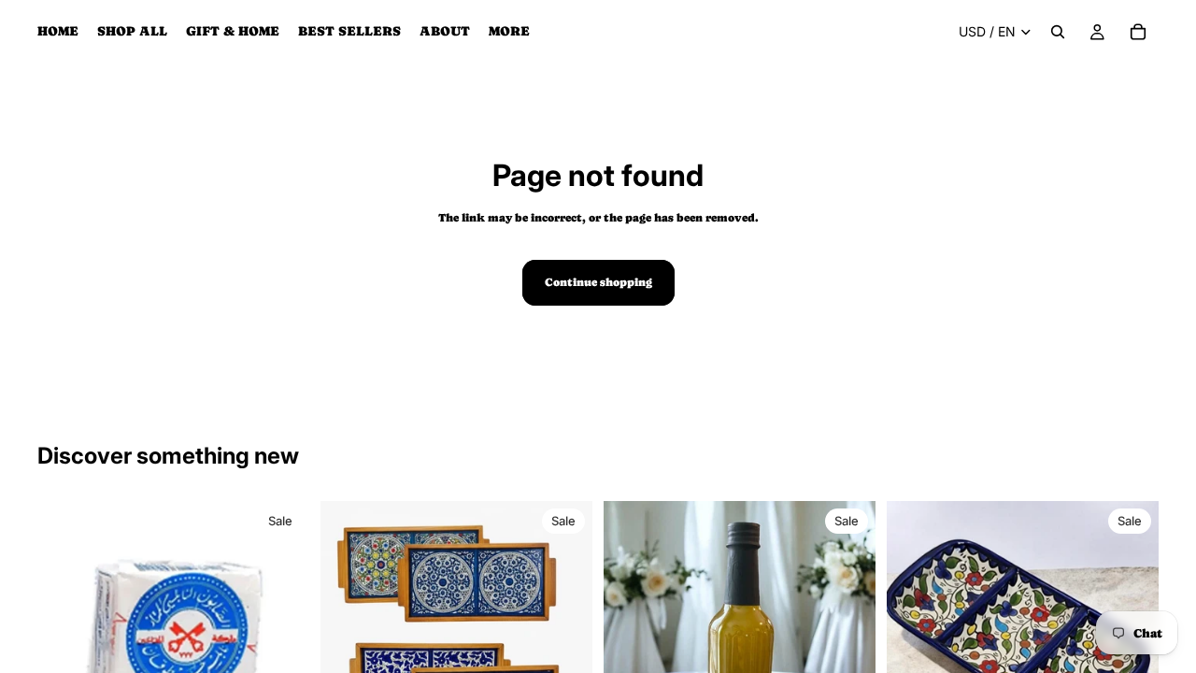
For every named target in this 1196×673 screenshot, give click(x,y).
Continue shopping (598, 282)
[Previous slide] (65, 637)
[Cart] (1138, 31)
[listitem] (509, 31)
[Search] (1057, 31)
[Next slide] (281, 637)
